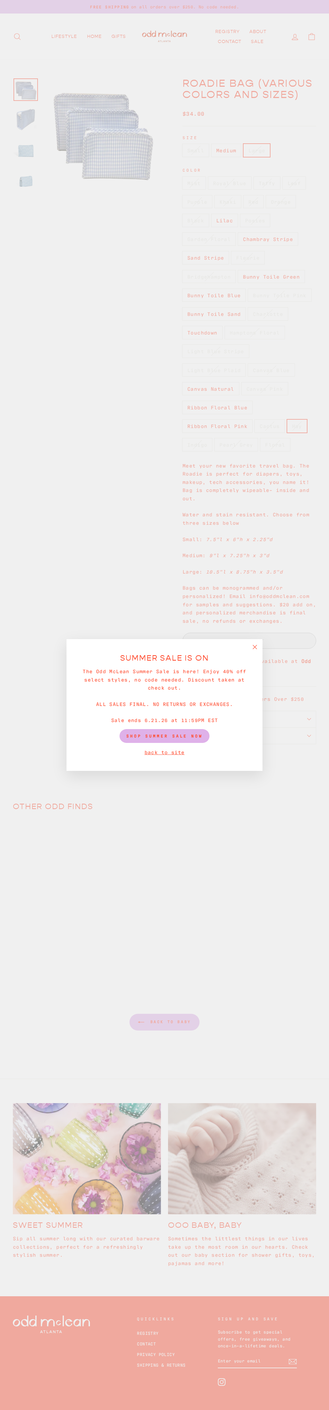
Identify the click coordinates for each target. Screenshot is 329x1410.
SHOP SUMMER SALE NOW (164, 735)
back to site (165, 751)
